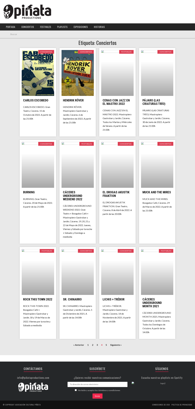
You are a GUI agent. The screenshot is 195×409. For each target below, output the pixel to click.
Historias (9, 48)
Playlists (9, 36)
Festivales (9, 30)
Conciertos (27, 27)
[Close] (4, 4)
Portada (8, 18)
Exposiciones (10, 42)
